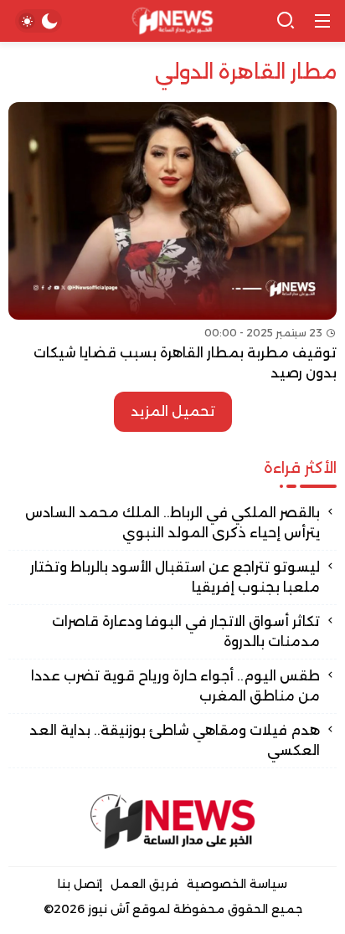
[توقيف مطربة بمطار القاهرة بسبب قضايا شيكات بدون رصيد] (172, 242)
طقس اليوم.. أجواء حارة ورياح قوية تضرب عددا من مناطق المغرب (175, 686)
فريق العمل (144, 883)
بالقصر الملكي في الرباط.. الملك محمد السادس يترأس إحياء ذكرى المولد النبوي (172, 523)
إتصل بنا (80, 883)
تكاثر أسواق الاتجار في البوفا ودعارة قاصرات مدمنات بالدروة (186, 631)
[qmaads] (172, 821)
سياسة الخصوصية (237, 883)
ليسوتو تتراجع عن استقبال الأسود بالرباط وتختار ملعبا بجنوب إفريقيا (175, 577)
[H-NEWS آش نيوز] (173, 21)
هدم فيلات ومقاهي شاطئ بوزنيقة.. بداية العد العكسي (174, 740)
